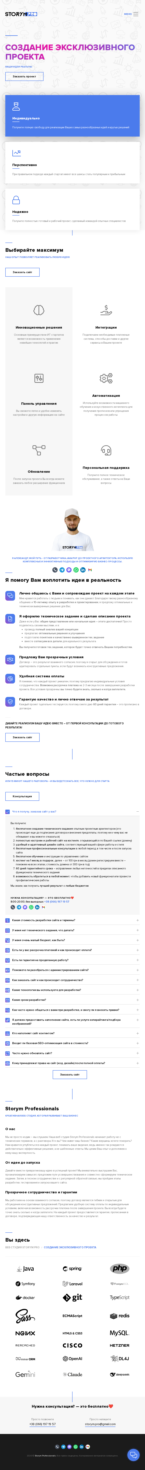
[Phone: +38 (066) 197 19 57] (55, 570)
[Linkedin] (83, 570)
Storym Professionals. (45, 1455)
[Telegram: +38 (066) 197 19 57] (62, 570)
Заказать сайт (22, 272)
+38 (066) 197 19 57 (56, 901)
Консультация (22, 796)
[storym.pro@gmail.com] (90, 570)
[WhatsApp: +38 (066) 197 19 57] (76, 570)
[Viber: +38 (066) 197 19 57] (69, 570)
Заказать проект (24, 76)
